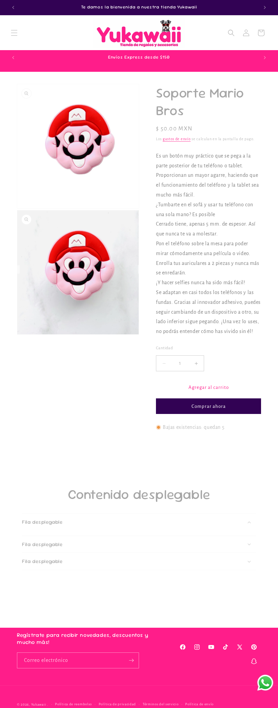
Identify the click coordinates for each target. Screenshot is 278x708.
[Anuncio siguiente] (264, 7)
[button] (14, 32)
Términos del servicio (161, 704)
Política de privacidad (117, 704)
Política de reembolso (73, 704)
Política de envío (199, 704)
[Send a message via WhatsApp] (265, 682)
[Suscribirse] (131, 660)
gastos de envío (177, 139)
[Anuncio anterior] (13, 7)
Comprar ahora (209, 406)
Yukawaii (38, 704)
